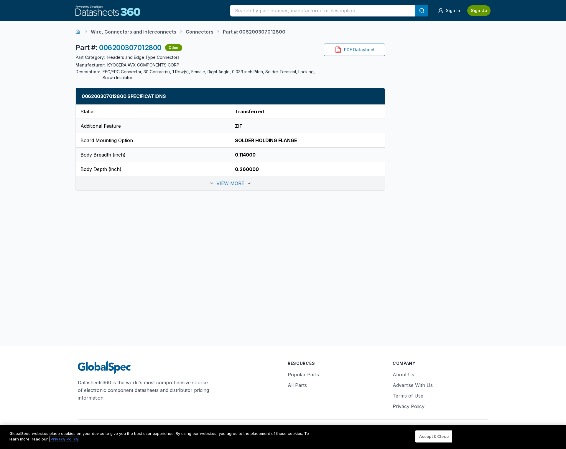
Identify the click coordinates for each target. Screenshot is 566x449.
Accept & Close (434, 436)
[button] (230, 183)
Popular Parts (303, 375)
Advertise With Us (413, 385)
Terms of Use (408, 396)
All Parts (297, 385)
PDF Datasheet (359, 49)
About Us (403, 375)
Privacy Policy (408, 406)
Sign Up (479, 10)
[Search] (421, 10)
